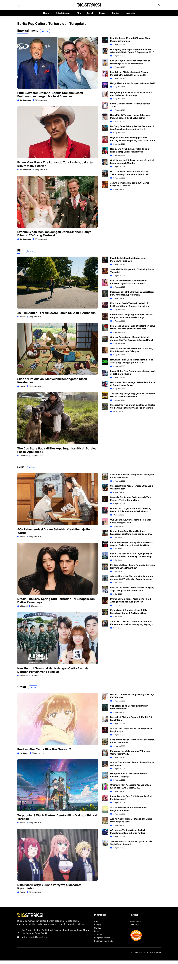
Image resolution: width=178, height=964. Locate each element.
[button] (159, 4)
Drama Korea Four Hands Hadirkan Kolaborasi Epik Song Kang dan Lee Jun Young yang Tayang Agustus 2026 (130, 534)
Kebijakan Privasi (102, 937)
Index (96, 931)
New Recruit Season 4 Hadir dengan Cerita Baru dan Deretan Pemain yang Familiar (53, 670)
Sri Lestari (23, 456)
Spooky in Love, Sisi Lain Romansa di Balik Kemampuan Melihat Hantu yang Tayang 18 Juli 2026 (132, 624)
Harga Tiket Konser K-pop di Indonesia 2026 (132, 83)
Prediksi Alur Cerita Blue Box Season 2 (44, 749)
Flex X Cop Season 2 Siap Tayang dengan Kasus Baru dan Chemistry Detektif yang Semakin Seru (131, 556)
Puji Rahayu (24, 753)
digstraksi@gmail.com (37, 937)
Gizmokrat (134, 924)
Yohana (22, 317)
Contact (97, 928)
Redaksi (98, 924)
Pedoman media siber (104, 941)
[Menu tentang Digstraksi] (18, 5)
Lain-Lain (130, 13)
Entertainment (63, 13)
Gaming (115, 13)
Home (46, 13)
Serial (90, 13)
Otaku (102, 13)
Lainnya (45, 31)
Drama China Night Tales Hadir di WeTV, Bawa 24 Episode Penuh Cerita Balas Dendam (130, 511)
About (97, 921)
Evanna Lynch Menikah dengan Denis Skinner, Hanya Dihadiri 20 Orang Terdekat (54, 233)
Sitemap (98, 934)
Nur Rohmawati (25, 100)
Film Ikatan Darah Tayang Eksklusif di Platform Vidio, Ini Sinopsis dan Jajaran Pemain (129, 306)
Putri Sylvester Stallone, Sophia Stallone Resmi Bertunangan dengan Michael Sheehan (50, 94)
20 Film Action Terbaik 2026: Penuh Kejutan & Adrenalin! (57, 312)
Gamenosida (135, 921)
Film (79, 13)
